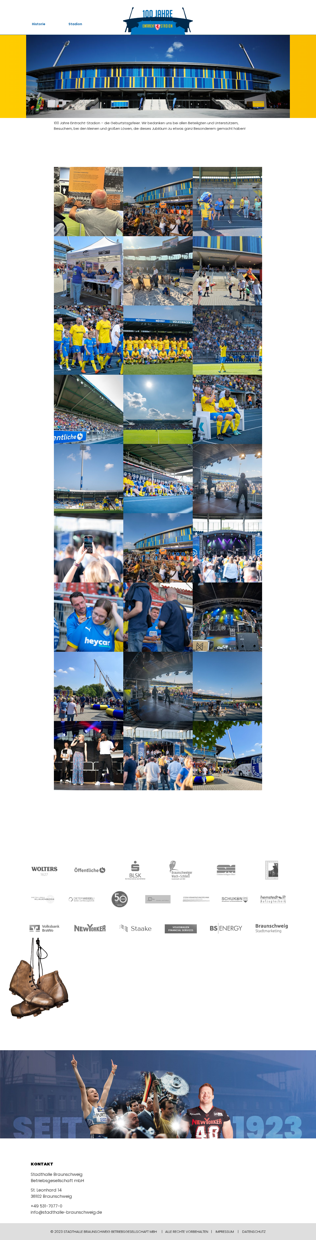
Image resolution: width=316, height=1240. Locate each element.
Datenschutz (254, 1231)
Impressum (225, 1231)
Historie (38, 24)
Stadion (75, 24)
